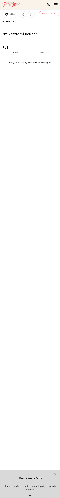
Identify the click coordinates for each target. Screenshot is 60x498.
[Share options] (23, 14)
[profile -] (48, 4)
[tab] (15, 52)
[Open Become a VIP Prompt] (30, 495)
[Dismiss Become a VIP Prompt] (55, 474)
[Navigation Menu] (56, 4)
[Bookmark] (31, 14)
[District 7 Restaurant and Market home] (15, 4)
